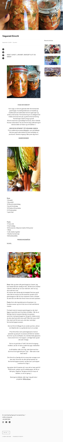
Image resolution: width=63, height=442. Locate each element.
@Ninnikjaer (27, 379)
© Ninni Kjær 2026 (6, 436)
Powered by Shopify (18, 436)
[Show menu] (3, 3)
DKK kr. (5, 432)
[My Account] (55, 3)
